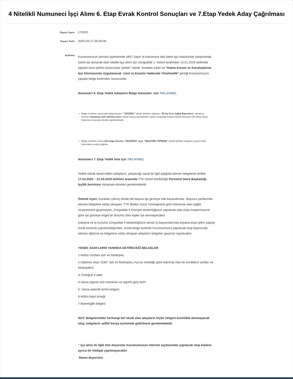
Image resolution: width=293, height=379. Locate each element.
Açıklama (70, 55)
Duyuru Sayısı (67, 32)
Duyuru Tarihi (67, 41)
